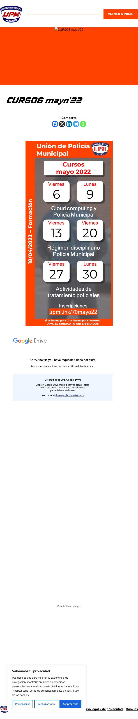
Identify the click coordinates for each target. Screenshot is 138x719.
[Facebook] (55, 124)
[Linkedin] (69, 124)
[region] (46, 688)
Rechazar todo (46, 703)
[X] (62, 124)
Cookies (132, 709)
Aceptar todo (70, 703)
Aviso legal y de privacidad (102, 709)
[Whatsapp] (83, 124)
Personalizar (22, 703)
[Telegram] (76, 124)
